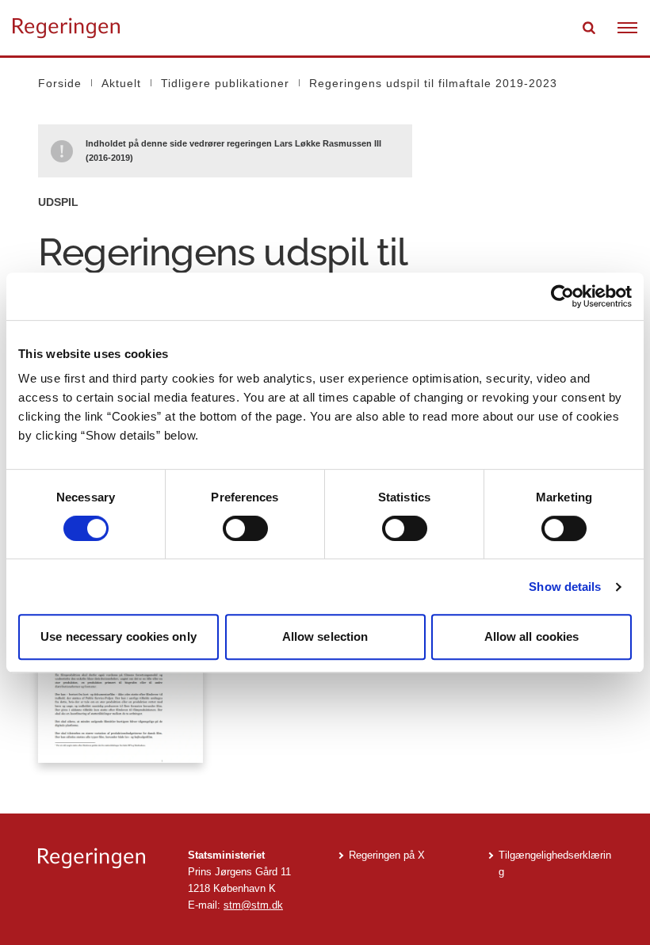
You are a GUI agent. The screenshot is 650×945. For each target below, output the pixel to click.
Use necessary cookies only (118, 636)
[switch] (245, 528)
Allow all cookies (531, 636)
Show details (565, 586)
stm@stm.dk (253, 905)
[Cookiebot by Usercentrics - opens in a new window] (562, 296)
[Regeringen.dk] (100, 858)
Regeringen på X (387, 855)
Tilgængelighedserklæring (555, 863)
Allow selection (325, 636)
